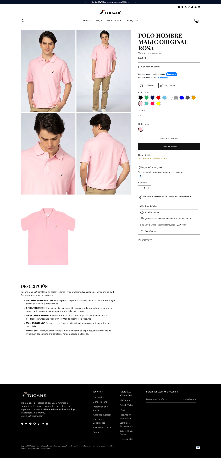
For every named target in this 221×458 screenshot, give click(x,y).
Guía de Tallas (126, 405)
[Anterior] (85, 2)
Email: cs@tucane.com (32, 416)
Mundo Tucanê (100, 402)
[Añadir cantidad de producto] (140, 188)
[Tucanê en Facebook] (179, 7)
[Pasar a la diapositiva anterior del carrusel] (192, 365)
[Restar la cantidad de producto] (148, 188)
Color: (143, 92)
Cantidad (142, 182)
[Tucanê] (110, 12)
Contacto (97, 432)
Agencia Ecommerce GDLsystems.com (36, 448)
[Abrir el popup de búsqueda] (22, 20)
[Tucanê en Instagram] (189, 7)
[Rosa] (140, 129)
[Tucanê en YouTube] (195, 7)
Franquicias (98, 397)
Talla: (141, 110)
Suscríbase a (189, 399)
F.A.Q (122, 410)
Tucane (142, 53)
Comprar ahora (169, 146)
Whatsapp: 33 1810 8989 (33, 412)
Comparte (147, 240)
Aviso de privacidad (102, 414)
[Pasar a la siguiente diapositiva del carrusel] (198, 365)
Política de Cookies (102, 427)
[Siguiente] (135, 2)
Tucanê (38, 446)
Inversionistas (126, 439)
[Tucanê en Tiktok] (192, 7)
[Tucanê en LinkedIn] (199, 7)
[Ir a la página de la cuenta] (193, 20)
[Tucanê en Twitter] (182, 7)
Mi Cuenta (124, 400)
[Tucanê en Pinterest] (185, 7)
